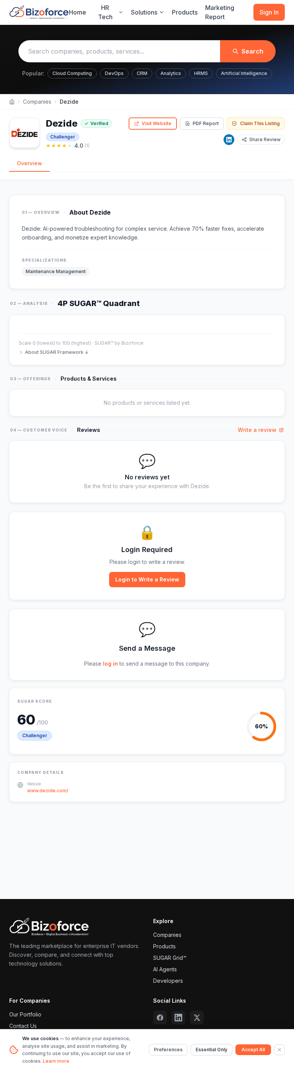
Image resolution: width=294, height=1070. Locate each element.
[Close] (279, 1049)
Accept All (253, 1049)
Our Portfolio (25, 1014)
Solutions (144, 12)
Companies (37, 101)
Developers (168, 980)
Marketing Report (219, 12)
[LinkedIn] (229, 139)
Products (185, 12)
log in (110, 663)
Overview (29, 163)
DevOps (114, 73)
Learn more (56, 1061)
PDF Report (206, 123)
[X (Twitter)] (197, 1017)
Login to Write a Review (147, 579)
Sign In (269, 12)
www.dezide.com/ (47, 790)
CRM (142, 73)
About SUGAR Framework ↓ (56, 352)
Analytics (170, 73)
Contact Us (23, 1026)
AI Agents (165, 969)
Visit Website (157, 123)
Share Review (265, 139)
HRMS (201, 73)
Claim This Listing (260, 123)
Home (77, 12)
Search (252, 51)
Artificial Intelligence (244, 73)
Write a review (257, 430)
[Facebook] (160, 1017)
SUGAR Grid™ (169, 957)
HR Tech (105, 12)
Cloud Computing (72, 73)
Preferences (168, 1049)
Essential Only (211, 1049)
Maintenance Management (56, 271)
